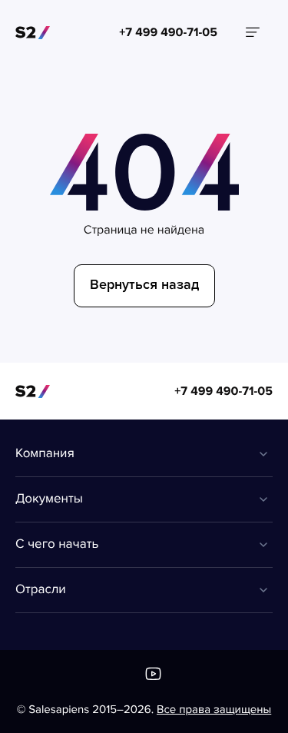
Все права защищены (214, 710)
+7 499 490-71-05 (223, 391)
